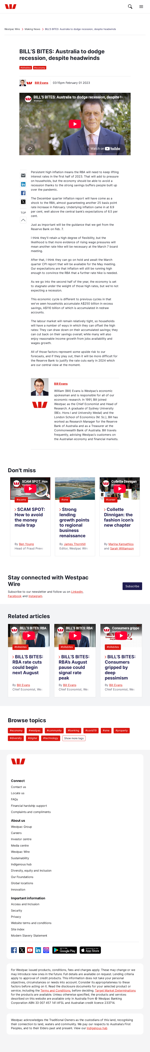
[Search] (130, 6)
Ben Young (26, 544)
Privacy (16, 917)
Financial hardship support (29, 805)
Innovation (18, 889)
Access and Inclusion (25, 904)
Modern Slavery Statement (29, 935)
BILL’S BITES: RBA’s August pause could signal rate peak (74, 667)
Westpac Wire (12, 29)
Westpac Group (21, 826)
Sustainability (20, 858)
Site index (17, 929)
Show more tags (74, 738)
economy (39, 67)
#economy (16, 730)
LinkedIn (77, 591)
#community (54, 730)
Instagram (35, 596)
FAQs (14, 799)
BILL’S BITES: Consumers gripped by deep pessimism (120, 667)
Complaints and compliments (31, 812)
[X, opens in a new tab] (22, 950)
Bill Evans (41, 83)
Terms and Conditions (55, 990)
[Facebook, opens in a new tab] (14, 950)
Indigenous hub (21, 864)
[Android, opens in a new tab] (64, 950)
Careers (16, 833)
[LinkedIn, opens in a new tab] (38, 950)
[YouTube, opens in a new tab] (30, 950)
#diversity (16, 738)
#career (110, 499)
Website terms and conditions (31, 923)
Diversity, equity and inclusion (31, 870)
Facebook (15, 596)
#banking (73, 730)
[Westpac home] (10, 6)
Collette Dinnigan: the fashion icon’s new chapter (119, 517)
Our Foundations (22, 877)
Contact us (18, 787)
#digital (32, 738)
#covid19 (91, 730)
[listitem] (29, 660)
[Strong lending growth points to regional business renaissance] (75, 499)
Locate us (17, 793)
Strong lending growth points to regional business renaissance (74, 522)
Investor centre (21, 839)
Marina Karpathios (121, 544)
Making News (32, 29)
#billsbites (20, 646)
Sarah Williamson (122, 548)
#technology (50, 738)
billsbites (25, 67)
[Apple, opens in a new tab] (90, 950)
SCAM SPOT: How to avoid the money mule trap (30, 517)
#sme (64, 499)
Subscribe (132, 586)
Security (16, 910)
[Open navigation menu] (141, 6)
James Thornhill (75, 544)
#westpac (35, 730)
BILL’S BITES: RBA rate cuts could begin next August (27, 664)
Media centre (20, 845)
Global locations (22, 883)
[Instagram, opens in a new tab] (46, 950)
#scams (21, 499)
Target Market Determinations (115, 990)
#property (122, 730)
